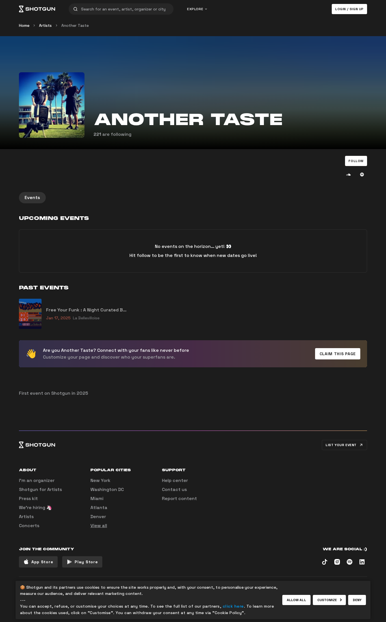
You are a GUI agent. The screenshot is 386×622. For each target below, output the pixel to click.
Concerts (29, 526)
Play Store (86, 561)
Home (24, 25)
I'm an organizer (37, 480)
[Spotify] (362, 174)
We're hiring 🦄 (35, 507)
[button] (356, 161)
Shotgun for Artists (40, 489)
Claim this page (338, 353)
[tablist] (193, 197)
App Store (42, 561)
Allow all (296, 600)
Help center (175, 480)
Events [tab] (32, 197)
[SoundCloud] (348, 174)
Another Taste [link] (75, 25)
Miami (96, 498)
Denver (98, 517)
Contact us (174, 489)
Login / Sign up (349, 9)
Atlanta (98, 507)
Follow (356, 161)
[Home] (37, 9)
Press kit (28, 498)
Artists (45, 25)
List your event (341, 445)
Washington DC (107, 489)
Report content (179, 498)
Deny (357, 600)
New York (100, 480)
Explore (195, 9)
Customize (327, 600)
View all (98, 526)
